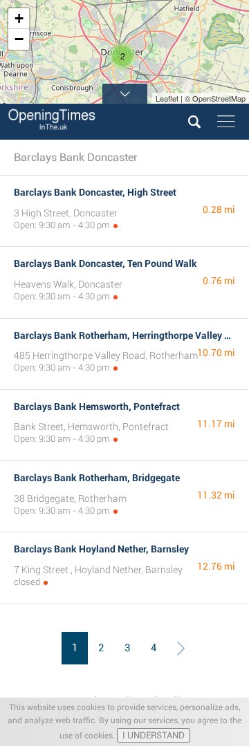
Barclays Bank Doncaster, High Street (95, 192)
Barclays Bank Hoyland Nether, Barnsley (101, 548)
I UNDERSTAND (153, 735)
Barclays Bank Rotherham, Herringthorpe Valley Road (130, 335)
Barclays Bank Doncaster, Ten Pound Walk (105, 263)
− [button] (19, 39)
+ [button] (19, 18)
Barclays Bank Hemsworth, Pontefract (97, 406)
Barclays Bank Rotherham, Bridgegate (97, 477)
